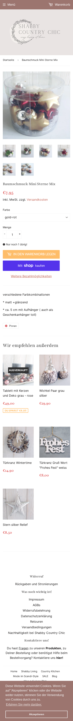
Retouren (36, 621)
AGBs (36, 605)
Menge (7, 227)
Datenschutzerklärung (36, 616)
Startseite (8, 59)
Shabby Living (29, 671)
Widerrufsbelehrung (36, 610)
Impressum (36, 599)
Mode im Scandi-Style (26, 676)
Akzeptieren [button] (36, 714)
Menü (11, 4)
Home (13, 671)
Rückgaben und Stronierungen (36, 584)
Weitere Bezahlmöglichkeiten (31, 276)
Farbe (6, 209)
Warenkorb (62, 4)
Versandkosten (37, 199)
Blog (54, 676)
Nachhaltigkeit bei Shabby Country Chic (36, 633)
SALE (45, 676)
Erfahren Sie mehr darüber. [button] (24, 704)
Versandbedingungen (36, 627)
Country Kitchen (50, 671)
